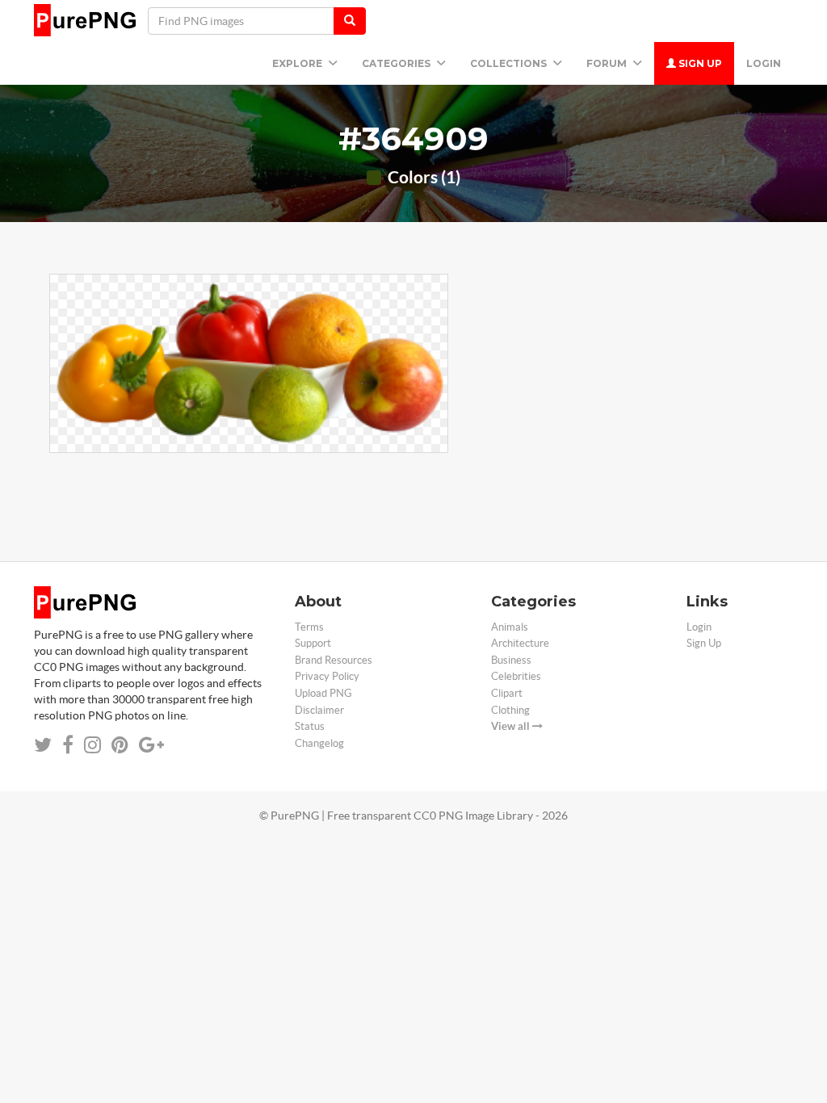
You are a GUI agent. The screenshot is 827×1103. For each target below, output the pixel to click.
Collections (509, 63)
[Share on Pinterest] (119, 745)
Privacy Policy (327, 676)
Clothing (510, 710)
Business (511, 660)
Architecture (520, 643)
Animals (509, 627)
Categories (397, 63)
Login (763, 63)
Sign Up (699, 63)
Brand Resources (333, 660)
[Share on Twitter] (43, 745)
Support (313, 643)
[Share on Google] (151, 745)
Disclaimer (319, 710)
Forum (607, 63)
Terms (309, 627)
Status (310, 726)
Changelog (319, 743)
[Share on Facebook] (67, 745)
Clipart (507, 693)
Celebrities (516, 676)
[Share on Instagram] (92, 745)
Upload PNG (323, 693)
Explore (298, 63)
